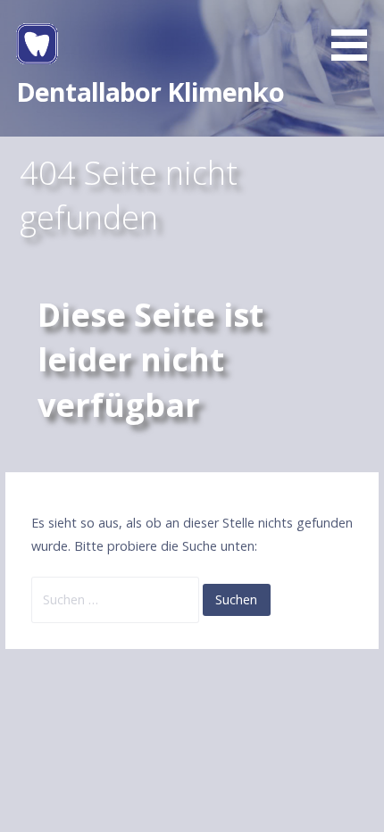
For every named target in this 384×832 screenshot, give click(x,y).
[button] (355, 33)
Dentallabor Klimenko (150, 91)
